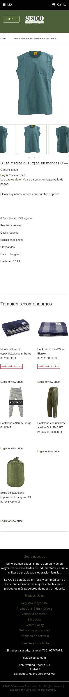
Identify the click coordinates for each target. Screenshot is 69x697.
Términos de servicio (34, 636)
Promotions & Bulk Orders (34, 608)
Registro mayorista (34, 603)
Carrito (61, 4)
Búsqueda (34, 619)
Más (10, 4)
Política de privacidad (34, 630)
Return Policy (34, 625)
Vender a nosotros (34, 614)
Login (4, 175)
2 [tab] (34, 158)
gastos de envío (16, 179)
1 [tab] (29, 158)
